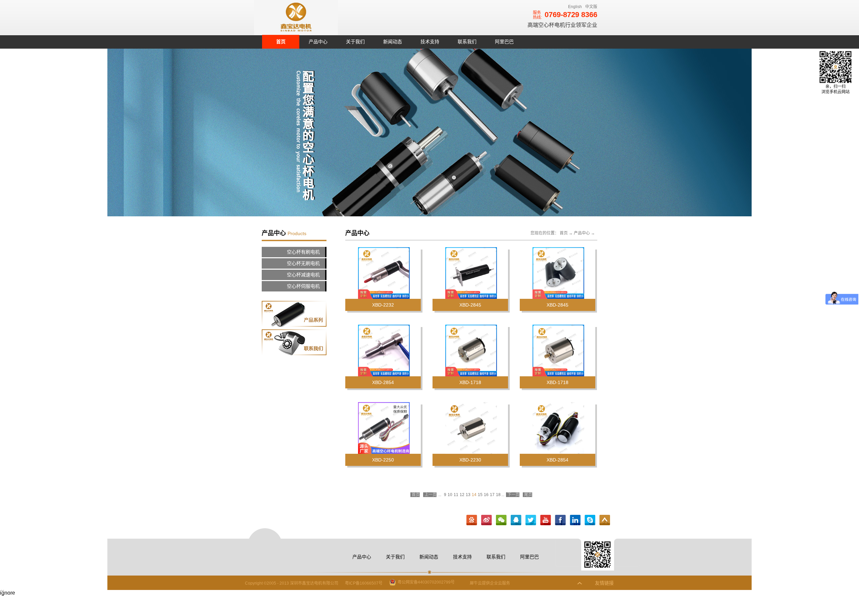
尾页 (528, 494)
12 (462, 494)
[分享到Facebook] (560, 520)
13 (468, 494)
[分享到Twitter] (530, 520)
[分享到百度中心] (471, 520)
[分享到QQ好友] (516, 520)
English (575, 6)
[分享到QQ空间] (545, 520)
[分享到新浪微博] (486, 520)
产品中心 (582, 233)
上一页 (430, 494)
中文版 (591, 6)
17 (492, 494)
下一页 (513, 494)
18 (498, 494)
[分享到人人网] (590, 520)
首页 (281, 41)
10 (450, 494)
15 (480, 494)
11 (456, 494)
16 (486, 494)
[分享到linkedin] (575, 520)
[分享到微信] (501, 520)
